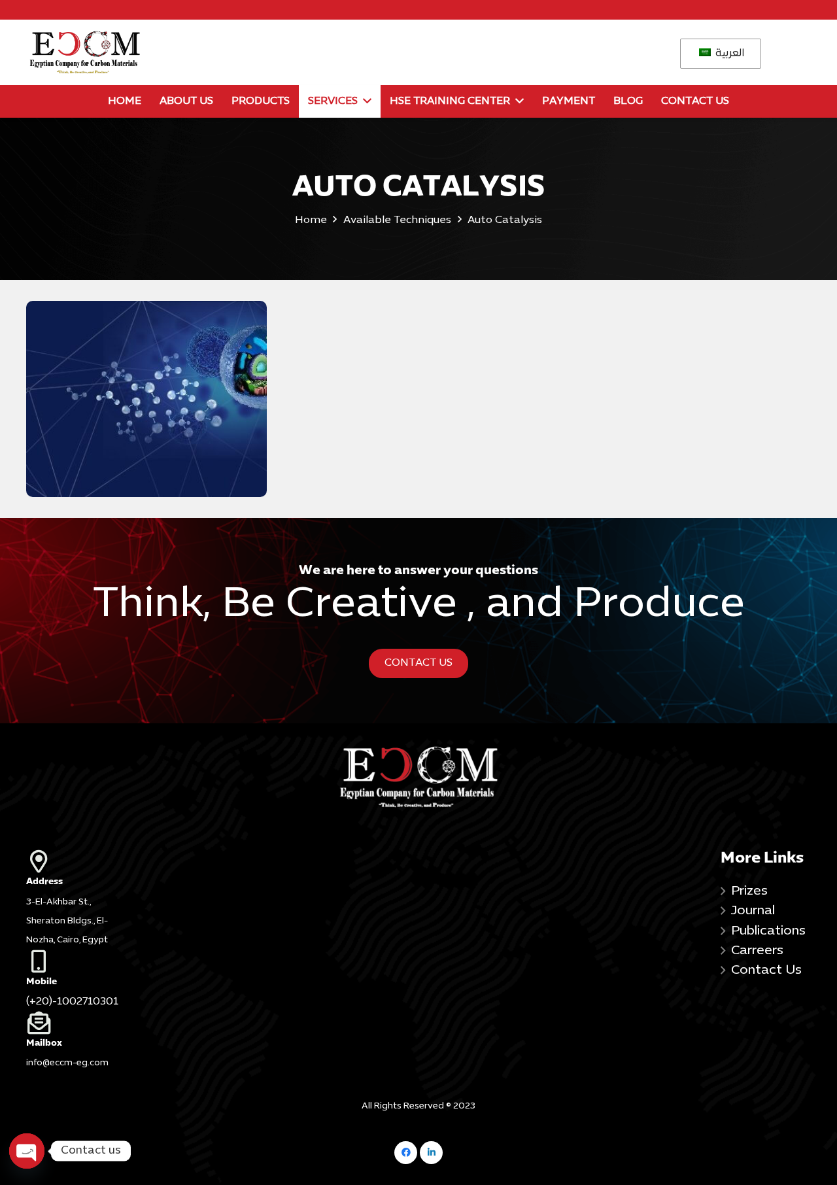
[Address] (71, 861)
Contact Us (766, 970)
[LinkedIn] (431, 1152)
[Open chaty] (26, 1151)
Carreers (757, 951)
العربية (728, 53)
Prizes (749, 891)
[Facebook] (405, 1152)
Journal (753, 911)
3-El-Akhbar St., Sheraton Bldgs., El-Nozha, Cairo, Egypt (67, 921)
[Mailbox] (71, 1022)
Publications (768, 931)
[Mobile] (71, 961)
